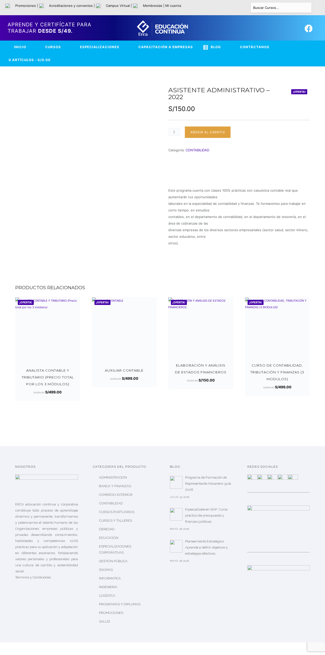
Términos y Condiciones (33, 577)
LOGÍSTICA (107, 595)
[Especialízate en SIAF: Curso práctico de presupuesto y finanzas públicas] (176, 514)
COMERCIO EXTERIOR (116, 495)
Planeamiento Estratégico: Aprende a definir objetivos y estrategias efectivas (206, 547)
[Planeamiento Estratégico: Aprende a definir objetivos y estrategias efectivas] (176, 546)
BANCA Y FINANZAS (115, 486)
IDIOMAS (106, 570)
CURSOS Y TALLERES (115, 520)
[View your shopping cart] (317, 8)
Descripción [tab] (178, 176)
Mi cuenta (173, 6)
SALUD (104, 621)
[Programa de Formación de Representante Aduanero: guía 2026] (176, 482)
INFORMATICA (110, 578)
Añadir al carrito (207, 132)
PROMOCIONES (111, 613)
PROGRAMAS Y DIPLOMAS (119, 604)
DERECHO (107, 529)
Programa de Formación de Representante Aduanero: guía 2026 (208, 484)
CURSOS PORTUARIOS (116, 512)
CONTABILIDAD (197, 150)
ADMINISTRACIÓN (113, 477)
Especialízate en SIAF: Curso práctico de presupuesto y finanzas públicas (206, 515)
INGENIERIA (108, 587)
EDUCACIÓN (108, 538)
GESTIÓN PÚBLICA (113, 561)
